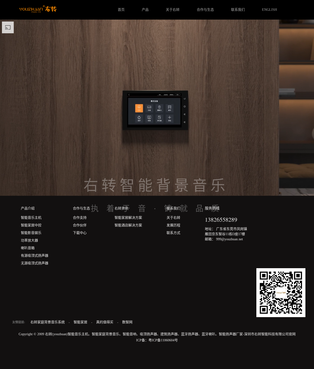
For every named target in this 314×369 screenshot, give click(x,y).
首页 (121, 10)
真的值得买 (105, 322)
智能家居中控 (31, 225)
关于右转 (173, 10)
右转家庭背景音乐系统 (48, 322)
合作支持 (80, 217)
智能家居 (81, 322)
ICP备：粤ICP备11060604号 (157, 340)
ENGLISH (269, 10)
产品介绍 (28, 208)
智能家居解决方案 (128, 217)
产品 (145, 10)
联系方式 (173, 233)
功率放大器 (29, 240)
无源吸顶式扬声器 (34, 263)
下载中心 (80, 233)
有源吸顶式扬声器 (34, 255)
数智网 (127, 322)
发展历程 (173, 225)
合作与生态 (205, 10)
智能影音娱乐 (31, 233)
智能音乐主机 (31, 217)
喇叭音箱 (28, 248)
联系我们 (238, 10)
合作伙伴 (80, 225)
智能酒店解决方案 (128, 225)
